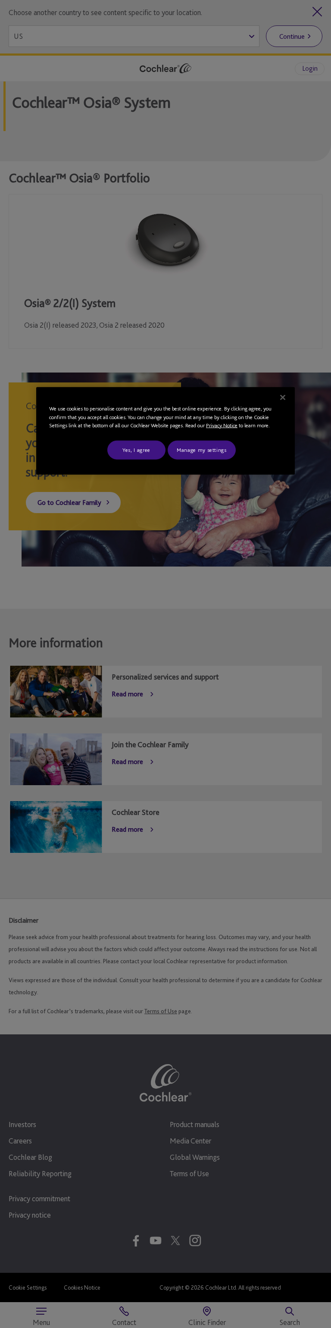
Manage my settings (202, 449)
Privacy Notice (221, 425)
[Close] (282, 397)
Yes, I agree (136, 449)
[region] (165, 431)
